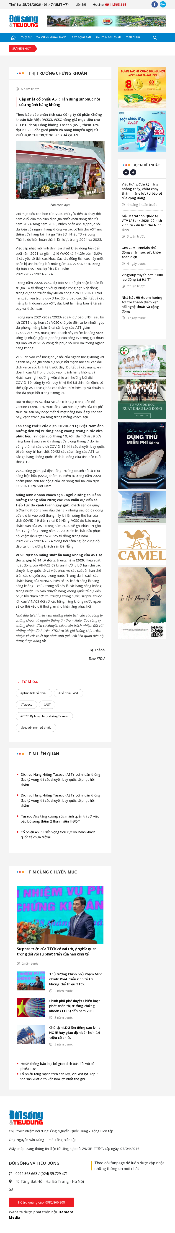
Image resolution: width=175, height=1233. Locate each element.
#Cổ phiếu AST (68, 693)
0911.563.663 (26, 1173)
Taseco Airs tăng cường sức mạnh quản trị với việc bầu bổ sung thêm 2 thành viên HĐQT (60, 819)
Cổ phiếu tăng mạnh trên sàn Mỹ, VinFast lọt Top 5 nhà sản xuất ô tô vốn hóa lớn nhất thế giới (59, 1076)
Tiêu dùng (133, 37)
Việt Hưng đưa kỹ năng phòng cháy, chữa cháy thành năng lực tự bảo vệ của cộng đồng (142, 191)
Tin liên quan (43, 754)
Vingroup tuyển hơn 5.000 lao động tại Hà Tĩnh (142, 277)
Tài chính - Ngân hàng (51, 37)
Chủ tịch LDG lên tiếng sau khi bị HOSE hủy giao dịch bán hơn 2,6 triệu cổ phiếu (75, 1032)
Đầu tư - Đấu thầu (108, 37)
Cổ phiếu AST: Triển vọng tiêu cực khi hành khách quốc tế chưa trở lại (58, 834)
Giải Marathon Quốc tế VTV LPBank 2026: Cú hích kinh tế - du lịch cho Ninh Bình (142, 223)
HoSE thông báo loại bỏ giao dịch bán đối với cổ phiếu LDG (57, 1066)
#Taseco (26, 704)
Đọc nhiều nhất (146, 165)
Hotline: (109, 4)
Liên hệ (80, 4)
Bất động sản (81, 37)
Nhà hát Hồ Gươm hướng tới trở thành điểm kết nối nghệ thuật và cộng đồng (142, 304)
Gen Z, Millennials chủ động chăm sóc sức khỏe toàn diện (141, 252)
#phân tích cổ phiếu (34, 693)
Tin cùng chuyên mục (52, 872)
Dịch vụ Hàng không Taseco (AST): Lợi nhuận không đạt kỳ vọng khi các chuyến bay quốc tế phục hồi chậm (60, 779)
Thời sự (26, 37)
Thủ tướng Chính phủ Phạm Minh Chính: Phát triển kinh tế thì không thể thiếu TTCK (76, 979)
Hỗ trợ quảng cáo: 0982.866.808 (41, 1202)
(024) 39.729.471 (54, 1173)
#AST (47, 704)
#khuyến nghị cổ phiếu (36, 727)
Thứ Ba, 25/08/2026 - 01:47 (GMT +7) (39, 4)
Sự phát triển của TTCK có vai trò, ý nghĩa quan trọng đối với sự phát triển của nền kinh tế (57, 951)
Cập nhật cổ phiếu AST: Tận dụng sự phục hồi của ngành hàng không (59, 101)
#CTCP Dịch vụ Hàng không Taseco (44, 716)
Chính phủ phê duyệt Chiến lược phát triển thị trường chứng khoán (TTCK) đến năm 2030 (74, 1005)
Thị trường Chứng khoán (57, 73)
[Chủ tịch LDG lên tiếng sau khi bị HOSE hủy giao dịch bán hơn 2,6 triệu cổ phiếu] (31, 1034)
